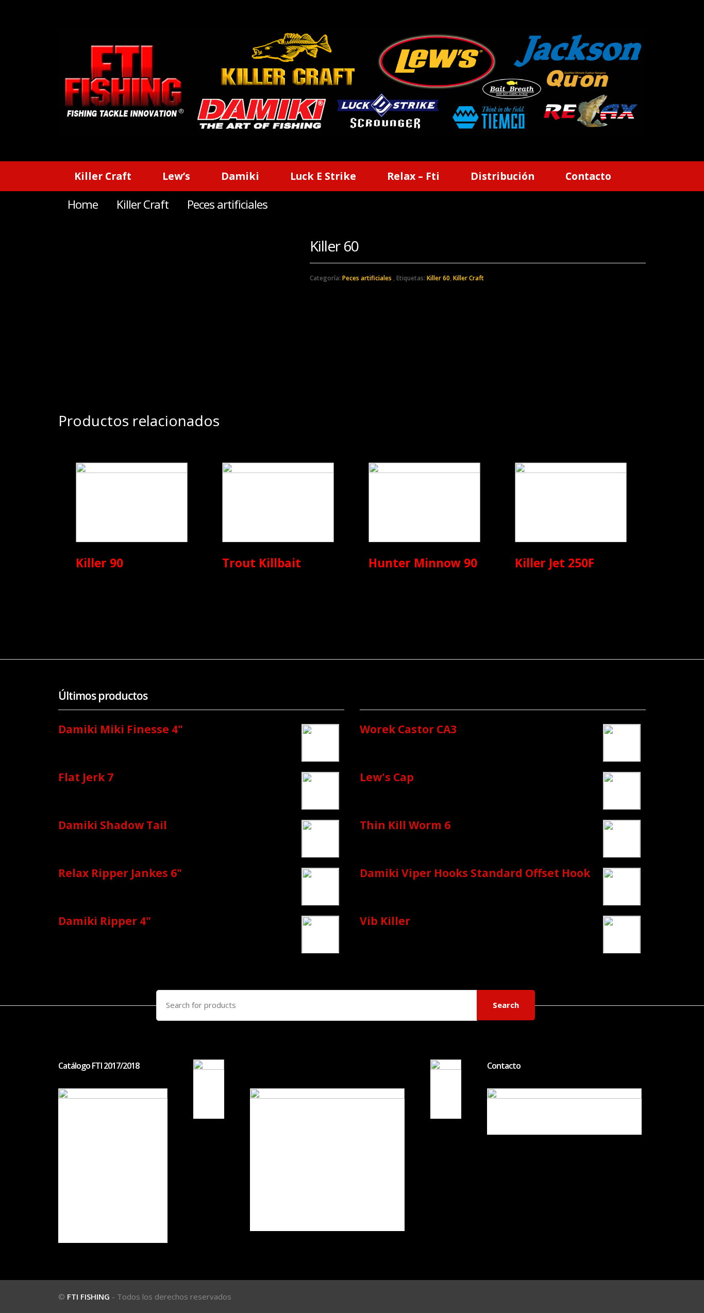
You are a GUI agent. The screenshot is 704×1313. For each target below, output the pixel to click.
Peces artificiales (367, 278)
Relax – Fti (413, 176)
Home (83, 204)
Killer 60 (438, 278)
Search (506, 1005)
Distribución (502, 176)
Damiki (240, 176)
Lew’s (176, 176)
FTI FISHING (88, 1296)
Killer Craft (102, 176)
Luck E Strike (323, 176)
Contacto (588, 176)
